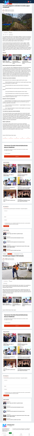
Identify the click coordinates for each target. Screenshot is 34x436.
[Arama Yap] (30, 1)
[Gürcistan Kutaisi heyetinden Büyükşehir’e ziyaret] (17, 59)
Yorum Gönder (6, 395)
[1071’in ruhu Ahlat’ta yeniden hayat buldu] (9, 196)
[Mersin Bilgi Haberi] (12, 2)
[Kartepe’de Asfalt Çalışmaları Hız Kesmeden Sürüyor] (26, 59)
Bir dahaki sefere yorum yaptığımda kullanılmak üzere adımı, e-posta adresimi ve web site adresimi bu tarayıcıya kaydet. (17, 224)
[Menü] (3, 1)
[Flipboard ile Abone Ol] (10, 32)
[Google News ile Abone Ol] (6, 32)
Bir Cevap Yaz (5, 206)
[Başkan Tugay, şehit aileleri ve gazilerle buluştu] (7, 59)
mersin (6, 258)
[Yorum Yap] (3, 34)
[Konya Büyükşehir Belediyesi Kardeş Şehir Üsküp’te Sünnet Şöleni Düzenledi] (24, 196)
